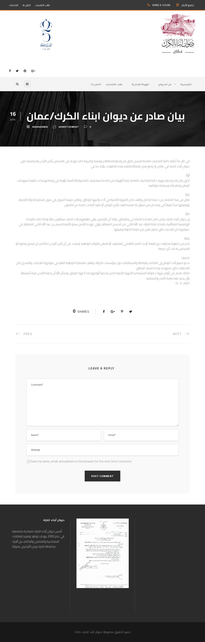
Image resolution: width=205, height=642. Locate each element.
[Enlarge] (124, 524)
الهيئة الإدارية (140, 84)
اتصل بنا (27, 5)
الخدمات (13, 5)
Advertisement (69, 127)
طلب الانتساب (42, 5)
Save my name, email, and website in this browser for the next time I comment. (81, 461)
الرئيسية (185, 84)
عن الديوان (165, 84)
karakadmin (40, 127)
